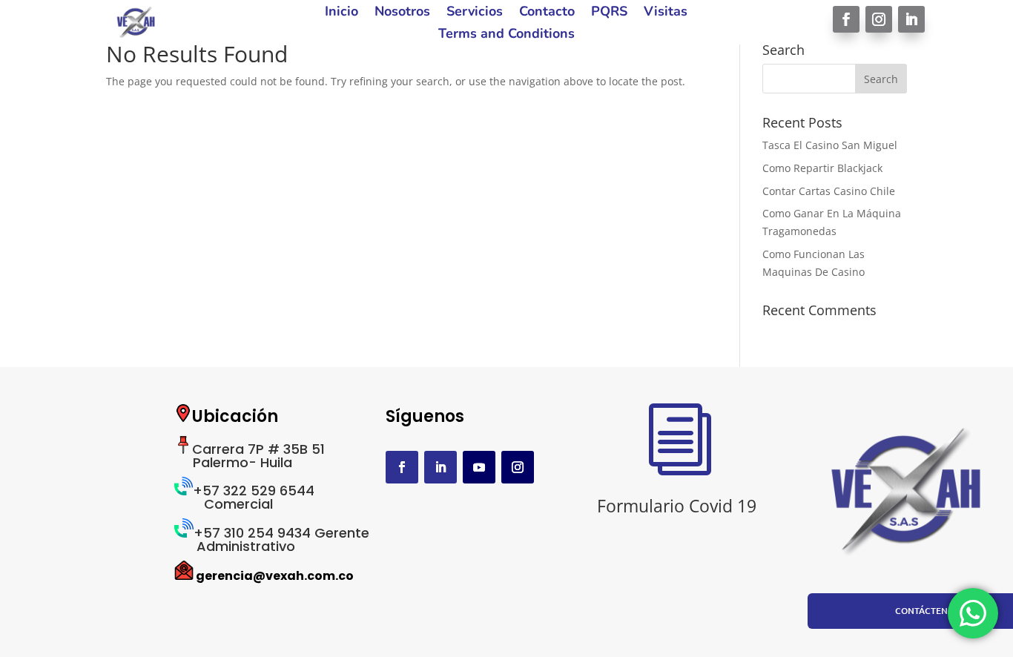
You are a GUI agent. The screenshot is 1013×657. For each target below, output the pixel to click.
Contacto (547, 13)
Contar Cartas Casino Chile (828, 191)
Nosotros (402, 13)
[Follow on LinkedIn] (911, 19)
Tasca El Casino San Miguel (829, 145)
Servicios (474, 13)
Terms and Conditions (506, 35)
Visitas (665, 13)
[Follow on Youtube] (479, 467)
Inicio (341, 13)
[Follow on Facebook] (846, 19)
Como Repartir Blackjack (822, 168)
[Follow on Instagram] (878, 19)
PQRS (609, 13)
